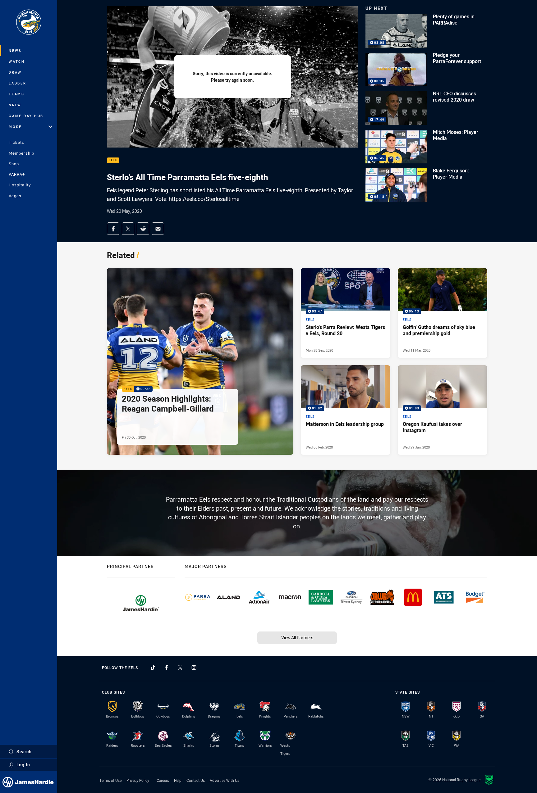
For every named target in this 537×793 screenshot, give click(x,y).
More (15, 126)
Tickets (16, 142)
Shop (14, 163)
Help (177, 780)
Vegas (15, 195)
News (15, 50)
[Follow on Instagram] (193, 667)
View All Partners (297, 637)
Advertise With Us (224, 780)
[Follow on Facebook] (166, 667)
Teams (17, 94)
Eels (113, 160)
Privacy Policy (137, 780)
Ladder (17, 83)
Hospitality (20, 185)
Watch (17, 61)
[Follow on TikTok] (152, 667)
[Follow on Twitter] (180, 667)
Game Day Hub (26, 115)
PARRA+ (17, 174)
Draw (15, 72)
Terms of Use (110, 780)
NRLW (15, 105)
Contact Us (195, 780)
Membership (21, 153)
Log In (23, 765)
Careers (163, 780)
